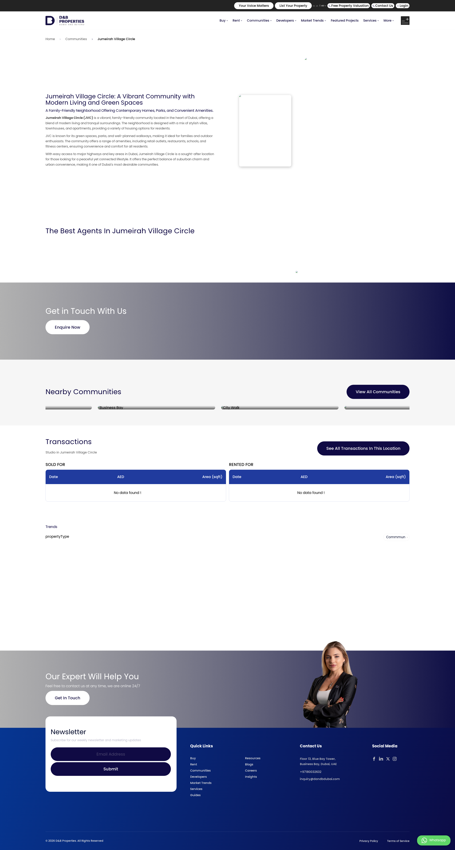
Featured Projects (345, 20)
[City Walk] (104, 407)
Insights (251, 777)
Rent (236, 20)
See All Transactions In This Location (363, 448)
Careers (251, 770)
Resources (252, 758)
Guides (195, 795)
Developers (285, 20)
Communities (258, 20)
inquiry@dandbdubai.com (320, 779)
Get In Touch (67, 698)
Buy (223, 20)
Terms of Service (398, 841)
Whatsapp (437, 840)
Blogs (249, 764)
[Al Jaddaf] (351, 407)
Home (50, 39)
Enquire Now (67, 327)
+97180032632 (310, 772)
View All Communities (378, 392)
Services (370, 20)
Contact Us (384, 5)
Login (404, 5)
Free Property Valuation (350, 5)
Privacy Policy (368, 841)
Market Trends (201, 783)
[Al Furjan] (227, 407)
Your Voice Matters (254, 5)
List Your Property (293, 5)
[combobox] (386, 537)
